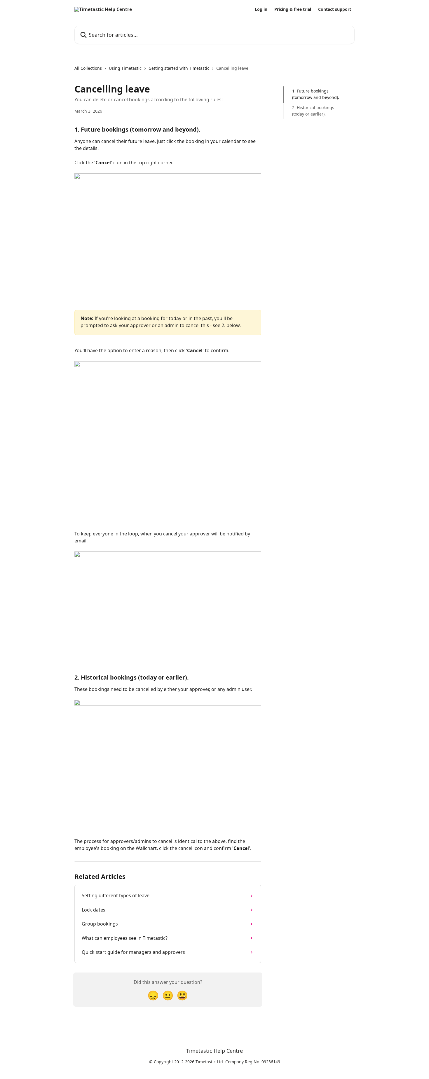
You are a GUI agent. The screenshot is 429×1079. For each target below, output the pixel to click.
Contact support (334, 9)
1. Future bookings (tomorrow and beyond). (315, 94)
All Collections (88, 68)
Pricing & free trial (292, 9)
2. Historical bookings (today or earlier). (313, 111)
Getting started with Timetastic (179, 68)
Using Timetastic (125, 68)
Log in (261, 9)
